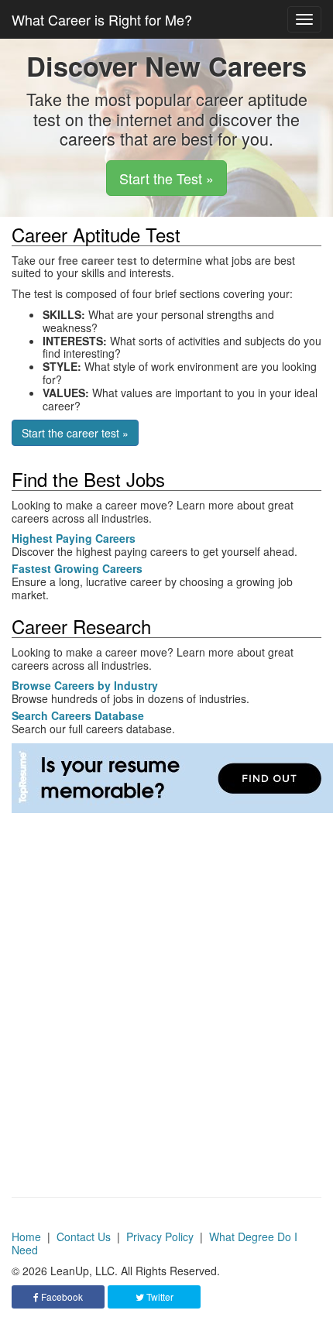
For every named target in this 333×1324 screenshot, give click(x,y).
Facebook (61, 1296)
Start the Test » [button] (166, 178)
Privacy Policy (160, 1236)
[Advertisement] (166, 979)
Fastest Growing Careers (77, 568)
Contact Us (84, 1236)
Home (26, 1236)
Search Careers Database (78, 715)
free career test (97, 260)
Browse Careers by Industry (85, 685)
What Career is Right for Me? (102, 19)
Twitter (158, 1296)
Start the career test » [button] (75, 433)
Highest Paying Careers (74, 538)
